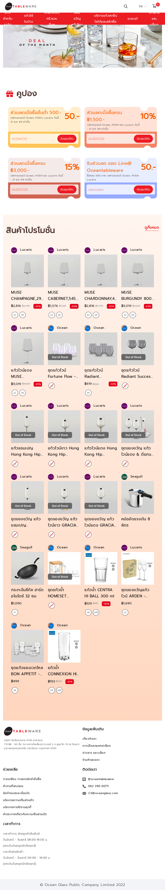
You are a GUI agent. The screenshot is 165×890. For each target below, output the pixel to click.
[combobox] (44, 139)
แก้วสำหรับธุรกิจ (7, 18)
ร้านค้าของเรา (91, 760)
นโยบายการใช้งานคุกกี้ (17, 807)
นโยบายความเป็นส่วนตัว (18, 800)
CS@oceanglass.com (103, 793)
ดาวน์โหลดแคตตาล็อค (96, 746)
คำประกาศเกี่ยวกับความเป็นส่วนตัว (25, 814)
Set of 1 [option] (15, 612)
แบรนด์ (133, 18)
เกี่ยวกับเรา (89, 739)
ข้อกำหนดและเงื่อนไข (16, 793)
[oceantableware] (24, 6)
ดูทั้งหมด (152, 227)
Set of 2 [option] (15, 315)
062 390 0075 (98, 786)
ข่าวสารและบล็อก (154, 18)
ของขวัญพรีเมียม (77, 18)
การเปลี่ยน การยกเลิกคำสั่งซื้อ (22, 779)
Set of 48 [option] (96, 612)
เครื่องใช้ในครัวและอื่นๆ (52, 18)
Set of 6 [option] (22, 315)
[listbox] (18, 315)
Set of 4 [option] (88, 393)
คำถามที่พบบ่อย (13, 786)
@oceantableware (101, 779)
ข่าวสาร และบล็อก (93, 753)
